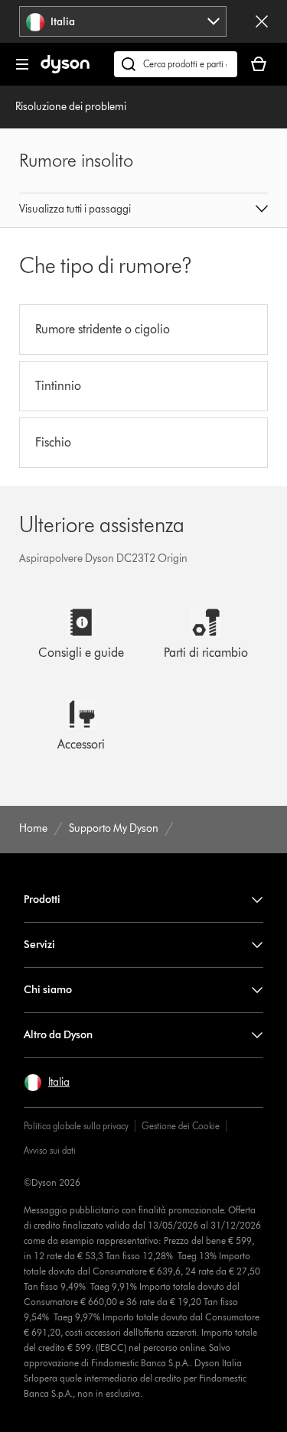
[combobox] (122, 21)
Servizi (39, 944)
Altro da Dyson (58, 1034)
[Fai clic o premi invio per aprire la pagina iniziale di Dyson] (65, 69)
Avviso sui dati (50, 1150)
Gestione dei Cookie (181, 1126)
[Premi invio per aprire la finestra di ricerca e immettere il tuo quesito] (175, 64)
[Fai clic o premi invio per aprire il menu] (22, 64)
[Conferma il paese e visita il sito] (262, 21)
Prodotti (42, 899)
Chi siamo (48, 989)
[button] (143, 210)
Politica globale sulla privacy (76, 1126)
